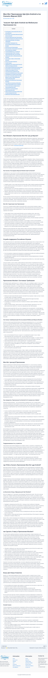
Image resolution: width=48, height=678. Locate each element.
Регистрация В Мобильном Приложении (13, 67)
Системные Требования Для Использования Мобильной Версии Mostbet (12, 44)
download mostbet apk (18, 145)
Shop (14, 658)
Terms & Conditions (29, 665)
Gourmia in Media (28, 662)
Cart (13, 662)
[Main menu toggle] (40, 3)
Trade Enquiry (28, 661)
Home (26, 658)
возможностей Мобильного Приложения (14, 73)
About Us (27, 660)
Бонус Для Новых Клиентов (11, 61)
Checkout (15, 664)
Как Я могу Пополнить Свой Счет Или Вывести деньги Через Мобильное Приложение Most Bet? (13, 77)
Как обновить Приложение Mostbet (12, 68)
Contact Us (27, 667)
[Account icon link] (42, 3)
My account (15, 660)
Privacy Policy (28, 664)
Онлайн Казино (8, 63)
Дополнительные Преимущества (12, 71)
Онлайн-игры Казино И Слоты (11, 70)
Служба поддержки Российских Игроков (14, 38)
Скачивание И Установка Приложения (13, 74)
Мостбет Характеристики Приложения (13, 37)
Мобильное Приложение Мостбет (12, 94)
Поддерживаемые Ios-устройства (12, 51)
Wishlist (14, 661)
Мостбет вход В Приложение (11, 47)
